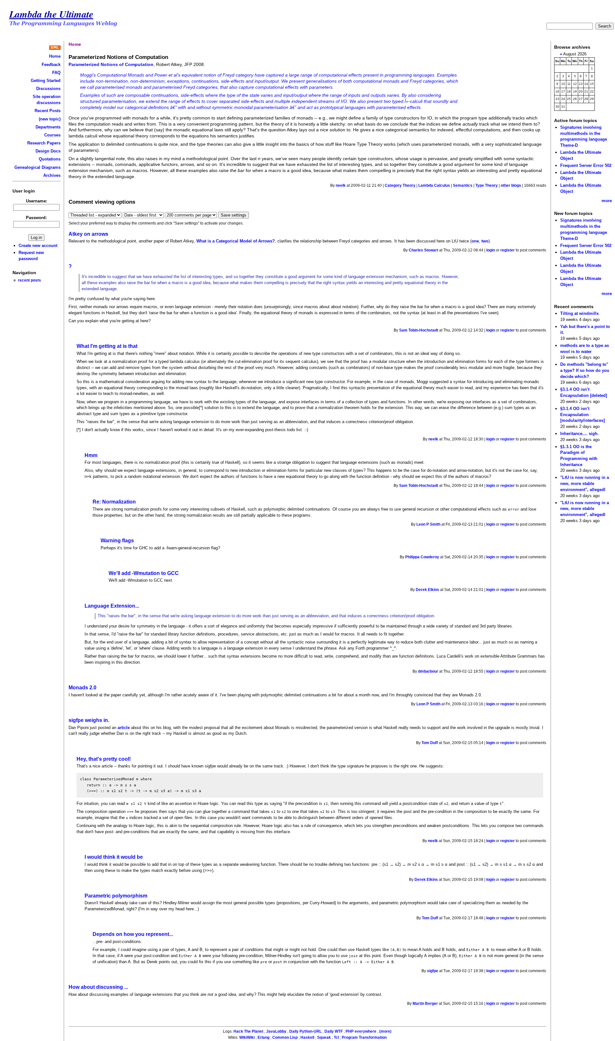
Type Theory (486, 185)
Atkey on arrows (88, 234)
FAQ (56, 72)
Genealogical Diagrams (37, 167)
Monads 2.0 (82, 687)
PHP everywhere (361, 1031)
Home (55, 56)
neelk (341, 185)
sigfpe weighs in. (89, 720)
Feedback (51, 64)
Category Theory (400, 185)
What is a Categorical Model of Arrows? (235, 241)
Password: (36, 217)
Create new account (38, 245)
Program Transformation (364, 1037)
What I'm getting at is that (107, 346)
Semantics (462, 185)
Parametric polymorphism (116, 895)
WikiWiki (247, 1037)
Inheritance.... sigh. (579, 433)
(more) (385, 1031)
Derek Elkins (427, 590)
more (607, 200)
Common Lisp (285, 1037)
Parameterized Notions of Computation (111, 64)
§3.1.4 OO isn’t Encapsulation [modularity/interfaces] (582, 414)
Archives (52, 175)
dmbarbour (428, 671)
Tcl (336, 1037)
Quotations (50, 159)
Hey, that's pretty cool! (104, 759)
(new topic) (50, 119)
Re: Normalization (114, 501)
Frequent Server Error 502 (585, 165)
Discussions (48, 88)
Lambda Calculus (434, 185)
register (507, 250)
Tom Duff (430, 743)
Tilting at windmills (579, 313)
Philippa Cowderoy (422, 557)
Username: (36, 201)
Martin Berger (425, 1003)
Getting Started (46, 80)
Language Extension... (112, 606)
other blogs (511, 185)
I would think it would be (114, 857)
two (484, 241)
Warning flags (117, 540)
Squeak (324, 1037)
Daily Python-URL (305, 1031)
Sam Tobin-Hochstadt (418, 330)
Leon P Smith (428, 524)
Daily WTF (333, 1031)
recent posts (29, 280)
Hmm (91, 455)
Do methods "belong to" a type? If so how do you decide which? (584, 370)
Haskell (307, 1037)
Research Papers (44, 143)
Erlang (263, 1037)
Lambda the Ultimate (51, 14)
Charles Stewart (423, 250)
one (475, 241)
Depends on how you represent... (133, 934)
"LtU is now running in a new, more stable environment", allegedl (584, 483)
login (490, 250)
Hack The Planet (248, 1031)
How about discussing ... (98, 987)
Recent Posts (48, 110)
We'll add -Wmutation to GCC (144, 573)
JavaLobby (276, 1031)
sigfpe (432, 971)
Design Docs (48, 151)
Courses (52, 135)
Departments (48, 127)
